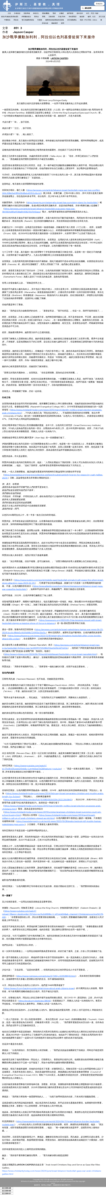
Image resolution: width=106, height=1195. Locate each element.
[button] (99, 4)
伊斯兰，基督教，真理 (38, 4)
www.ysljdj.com (55, 1179)
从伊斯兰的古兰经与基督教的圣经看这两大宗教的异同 (39, 8)
